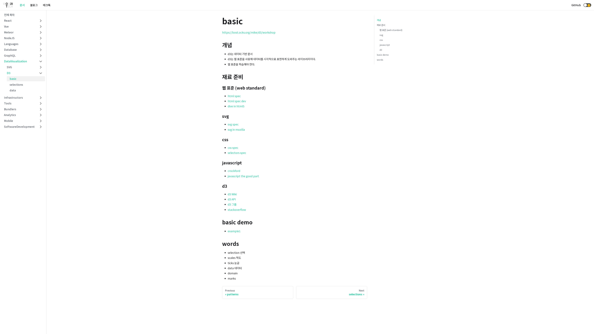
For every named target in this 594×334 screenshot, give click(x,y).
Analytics (10, 115)
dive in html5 (236, 106)
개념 (379, 20)
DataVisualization (15, 61)
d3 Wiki (232, 194)
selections (16, 84)
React (8, 20)
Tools (7, 103)
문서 (22, 5)
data (13, 90)
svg (381, 34)
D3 (8, 73)
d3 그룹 (232, 204)
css (381, 39)
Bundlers (10, 109)
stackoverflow (237, 210)
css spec (233, 148)
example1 (234, 231)
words (380, 59)
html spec (234, 96)
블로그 (34, 5)
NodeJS (9, 38)
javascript (385, 44)
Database (10, 49)
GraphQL (10, 55)
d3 (381, 49)
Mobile (8, 121)
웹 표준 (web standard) (391, 30)
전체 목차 (9, 15)
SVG (9, 67)
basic (13, 79)
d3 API (232, 199)
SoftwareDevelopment (19, 126)
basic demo (383, 54)
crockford (234, 171)
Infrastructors (13, 97)
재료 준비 (381, 25)
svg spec (233, 124)
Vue (6, 26)
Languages (11, 44)
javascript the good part (243, 176)
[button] (587, 5)
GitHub (576, 5)
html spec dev (237, 101)
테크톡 (46, 5)
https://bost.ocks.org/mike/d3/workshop (248, 32)
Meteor (9, 32)
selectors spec (237, 153)
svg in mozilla (236, 129)
